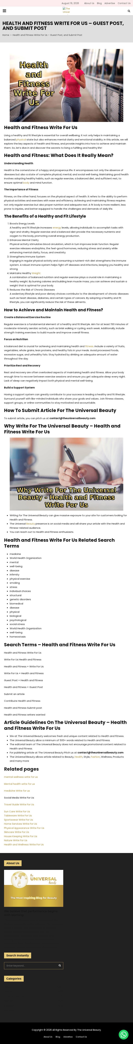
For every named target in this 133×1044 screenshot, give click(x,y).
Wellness (9, 1010)
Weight (36, 273)
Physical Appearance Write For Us (24, 828)
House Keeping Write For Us (20, 836)
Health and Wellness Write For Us (24, 844)
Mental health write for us (19, 784)
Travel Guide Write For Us (19, 804)
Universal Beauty (14, 996)
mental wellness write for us (21, 777)
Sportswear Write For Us (18, 819)
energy (57, 227)
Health (79, 756)
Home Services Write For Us (20, 823)
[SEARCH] (59, 965)
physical (21, 139)
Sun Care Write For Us (17, 811)
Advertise (109, 3)
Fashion (95, 756)
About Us (89, 3)
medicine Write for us (17, 790)
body (26, 182)
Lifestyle (9, 1005)
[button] (123, 1034)
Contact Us (124, 3)
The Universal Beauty (89, 1030)
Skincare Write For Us (16, 832)
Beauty (30, 523)
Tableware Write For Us (18, 815)
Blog (99, 3)
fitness (89, 346)
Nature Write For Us (15, 840)
